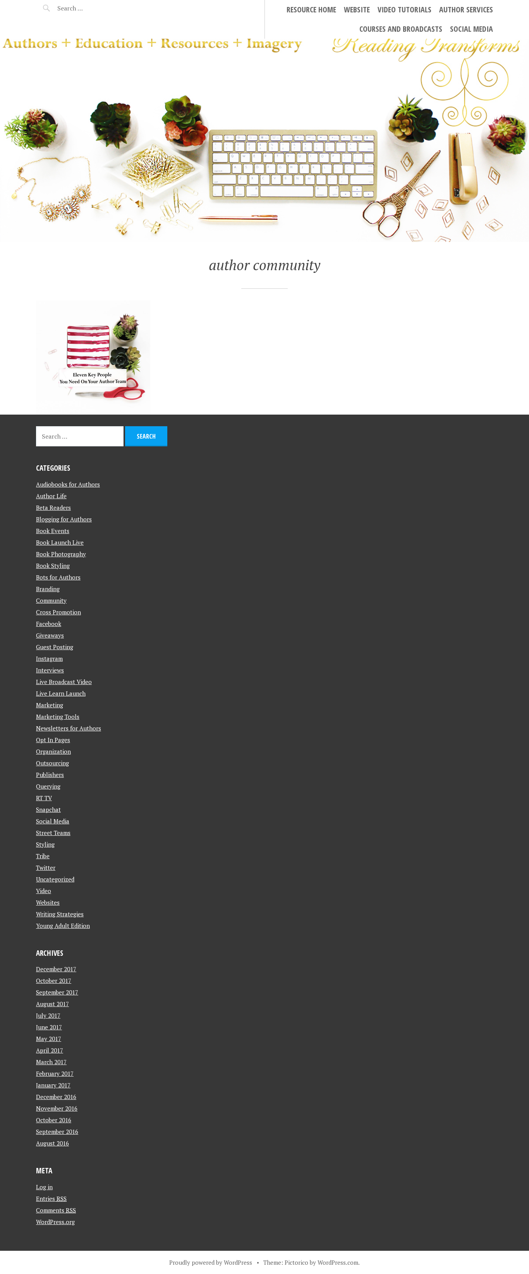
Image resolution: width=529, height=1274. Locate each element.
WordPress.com (338, 1262)
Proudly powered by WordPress (210, 1262)
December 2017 (56, 969)
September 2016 (57, 1131)
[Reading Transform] (264, 140)
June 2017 (49, 1027)
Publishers (50, 774)
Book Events (52, 531)
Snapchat (48, 809)
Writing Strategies (60, 914)
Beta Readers (53, 507)
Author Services (466, 9)
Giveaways (50, 635)
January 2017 (53, 1085)
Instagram (49, 658)
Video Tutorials (404, 9)
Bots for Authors (58, 577)
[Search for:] (89, 8)
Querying (48, 786)
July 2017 (48, 1015)
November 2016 (56, 1108)
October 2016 (53, 1120)
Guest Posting (54, 647)
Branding (48, 589)
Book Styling (53, 565)
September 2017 (57, 992)
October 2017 (53, 980)
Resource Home (311, 9)
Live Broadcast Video (64, 682)
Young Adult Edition (63, 925)
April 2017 (49, 1050)
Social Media (471, 29)
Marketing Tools (57, 716)
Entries (51, 1198)
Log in (44, 1187)
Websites (48, 902)
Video (43, 891)
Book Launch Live (60, 542)
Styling (45, 844)
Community (51, 600)
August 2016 (52, 1143)
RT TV (44, 798)
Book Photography (61, 554)
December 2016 (56, 1097)
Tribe (43, 856)
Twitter (45, 867)
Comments (56, 1210)
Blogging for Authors (64, 519)
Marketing (49, 705)
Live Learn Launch (61, 693)
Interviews (50, 670)
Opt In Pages (53, 740)
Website (357, 9)
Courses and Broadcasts (400, 29)
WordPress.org (55, 1222)
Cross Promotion (58, 612)
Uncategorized (55, 879)
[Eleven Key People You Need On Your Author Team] (93, 357)
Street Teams (53, 833)
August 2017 (52, 1004)
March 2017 (51, 1062)
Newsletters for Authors (68, 728)
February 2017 (55, 1073)
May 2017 (48, 1039)
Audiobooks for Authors (68, 484)
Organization (53, 751)
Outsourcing (52, 763)
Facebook (48, 624)
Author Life (51, 496)
